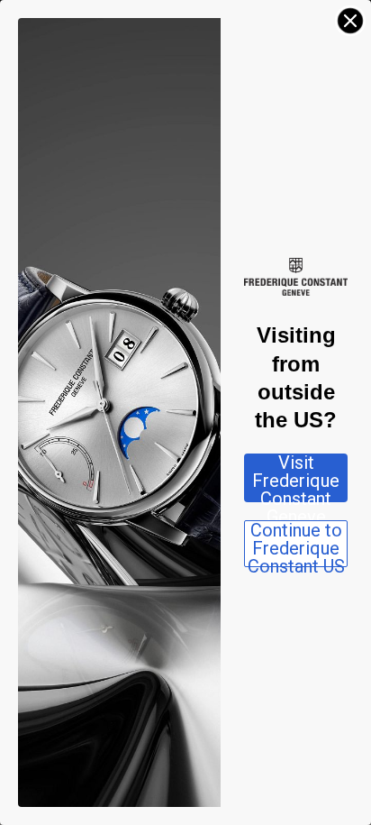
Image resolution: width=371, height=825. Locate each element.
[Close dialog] (350, 20)
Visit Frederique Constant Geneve (295, 478)
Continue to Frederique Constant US (296, 543)
